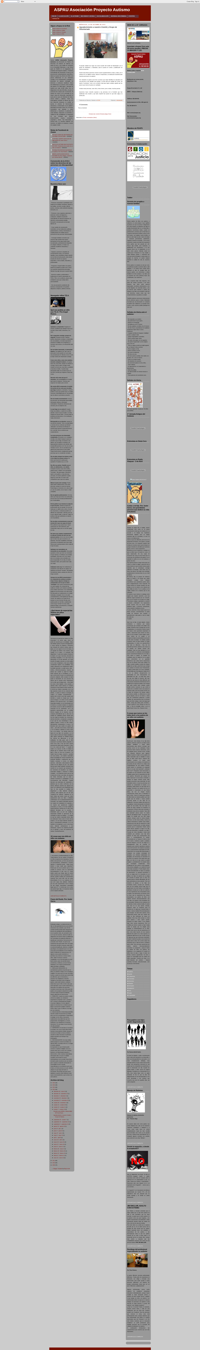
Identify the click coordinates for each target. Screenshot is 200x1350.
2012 (53, 1089)
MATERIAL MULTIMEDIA (118, 16)
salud (130, 993)
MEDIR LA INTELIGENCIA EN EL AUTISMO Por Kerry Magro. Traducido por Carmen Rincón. (62, 155)
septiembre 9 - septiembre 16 (61, 1124)
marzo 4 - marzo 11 (59, 1146)
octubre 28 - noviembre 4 (60, 1102)
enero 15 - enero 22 (59, 1157)
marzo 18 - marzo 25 (59, 1142)
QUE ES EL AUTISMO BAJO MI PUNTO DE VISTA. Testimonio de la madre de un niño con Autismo (62, 146)
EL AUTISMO (75, 16)
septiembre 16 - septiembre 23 (61, 1121)
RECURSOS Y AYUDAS (88, 16)
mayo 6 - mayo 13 (58, 1135)
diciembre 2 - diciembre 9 (60, 1096)
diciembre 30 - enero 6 (59, 1091)
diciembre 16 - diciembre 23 (61, 1093)
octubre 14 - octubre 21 (60, 1107)
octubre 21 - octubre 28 (60, 1104)
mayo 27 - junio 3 (58, 1133)
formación (131, 985)
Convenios (131, 978)
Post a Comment (82, 108)
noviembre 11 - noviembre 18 (61, 1100)
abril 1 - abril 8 (57, 1137)
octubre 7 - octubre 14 (59, 1109)
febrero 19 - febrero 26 (60, 1151)
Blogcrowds (67, 1168)
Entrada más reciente (94, 114)
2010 (53, 1162)
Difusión (131, 983)
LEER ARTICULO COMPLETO (135, 1087)
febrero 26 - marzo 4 (59, 1148)
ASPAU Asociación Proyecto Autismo (92, 9)
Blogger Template (57, 1168)
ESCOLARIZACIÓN (103, 16)
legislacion (131, 988)
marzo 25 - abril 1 (58, 1139)
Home (109, 114)
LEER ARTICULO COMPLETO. (59, 896)
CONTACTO (55, 18)
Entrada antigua (104, 114)
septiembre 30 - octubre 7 (60, 1119)
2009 (53, 1165)
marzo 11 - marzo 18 (59, 1144)
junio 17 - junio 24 (58, 1130)
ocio (130, 990)
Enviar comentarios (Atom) (90, 117)
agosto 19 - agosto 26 (59, 1126)
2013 (53, 1087)
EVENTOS (132, 16)
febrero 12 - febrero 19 (60, 1153)
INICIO (54, 16)
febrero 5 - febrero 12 (59, 1155)
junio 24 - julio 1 (58, 1128)
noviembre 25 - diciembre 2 (61, 1098)
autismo (131, 971)
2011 (53, 1160)
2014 (53, 1085)
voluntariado (119, 100)
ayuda (130, 974)
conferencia (132, 976)
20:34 (98, 100)
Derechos (131, 981)
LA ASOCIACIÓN (64, 16)
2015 (53, 1082)
